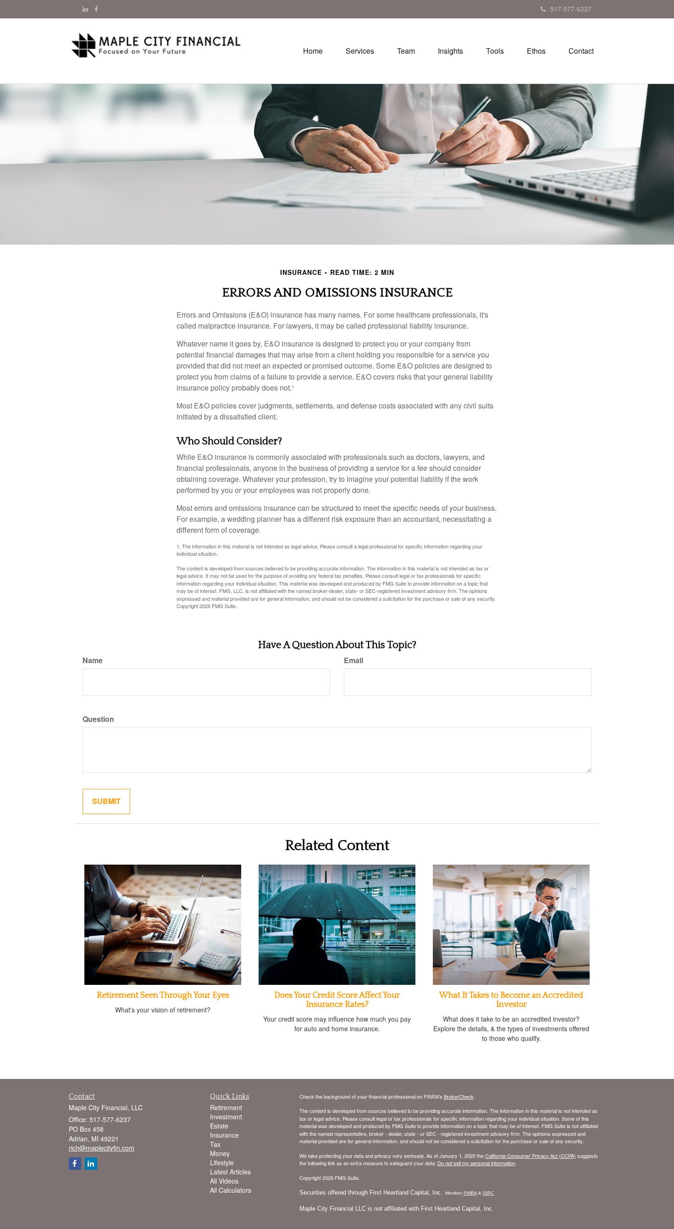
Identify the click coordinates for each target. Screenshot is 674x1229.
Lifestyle (222, 1162)
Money (220, 1153)
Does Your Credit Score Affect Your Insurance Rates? (337, 1000)
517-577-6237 (570, 8)
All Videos (224, 1180)
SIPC (488, 1192)
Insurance (224, 1135)
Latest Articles (230, 1171)
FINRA (470, 1192)
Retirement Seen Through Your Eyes (163, 995)
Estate (219, 1125)
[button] (360, 51)
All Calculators (230, 1190)
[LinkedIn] (85, 8)
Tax (215, 1144)
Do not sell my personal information (476, 1163)
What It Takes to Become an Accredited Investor (511, 1000)
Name (93, 660)
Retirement (226, 1107)
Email (353, 660)
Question (98, 719)
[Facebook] (96, 8)
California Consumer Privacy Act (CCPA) (530, 1155)
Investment (226, 1116)
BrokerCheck (459, 1096)
